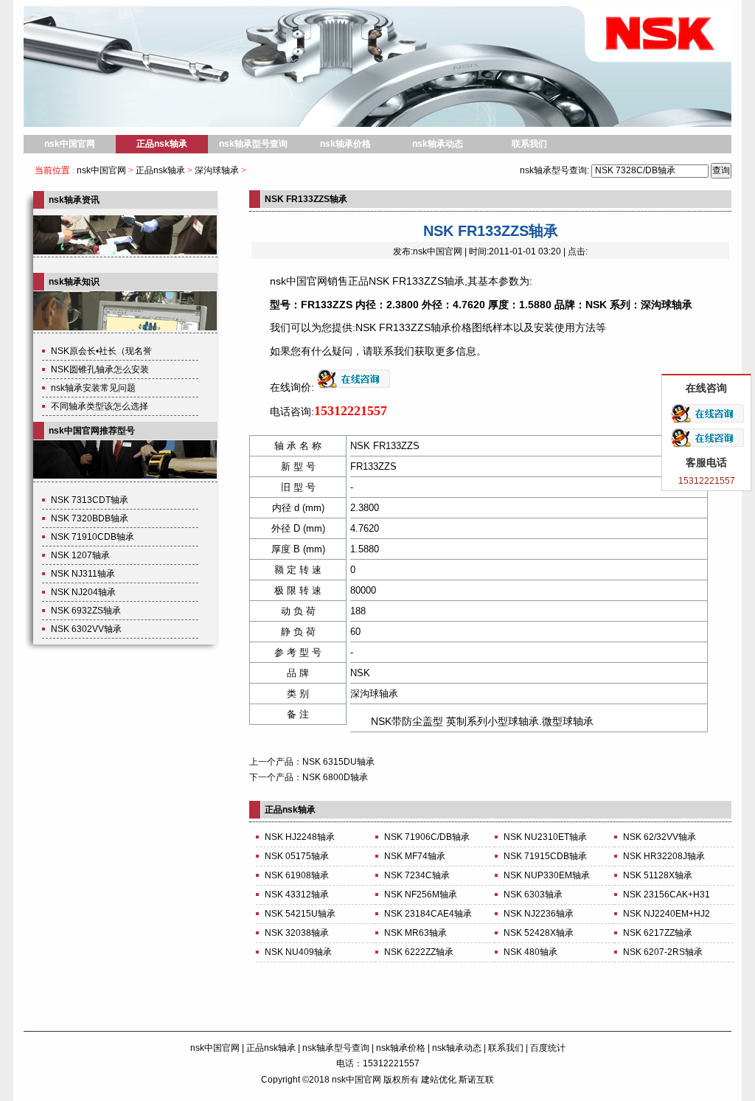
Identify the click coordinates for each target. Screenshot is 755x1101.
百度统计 (548, 1048)
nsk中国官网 (69, 144)
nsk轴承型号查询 (253, 144)
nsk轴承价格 (345, 144)
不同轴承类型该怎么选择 (99, 406)
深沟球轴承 (217, 170)
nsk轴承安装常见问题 (93, 388)
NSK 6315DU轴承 (338, 762)
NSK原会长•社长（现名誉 (101, 351)
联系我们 (529, 144)
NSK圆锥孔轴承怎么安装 (100, 369)
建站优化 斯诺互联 (457, 1079)
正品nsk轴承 (161, 144)
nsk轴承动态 (437, 144)
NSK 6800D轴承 (335, 777)
